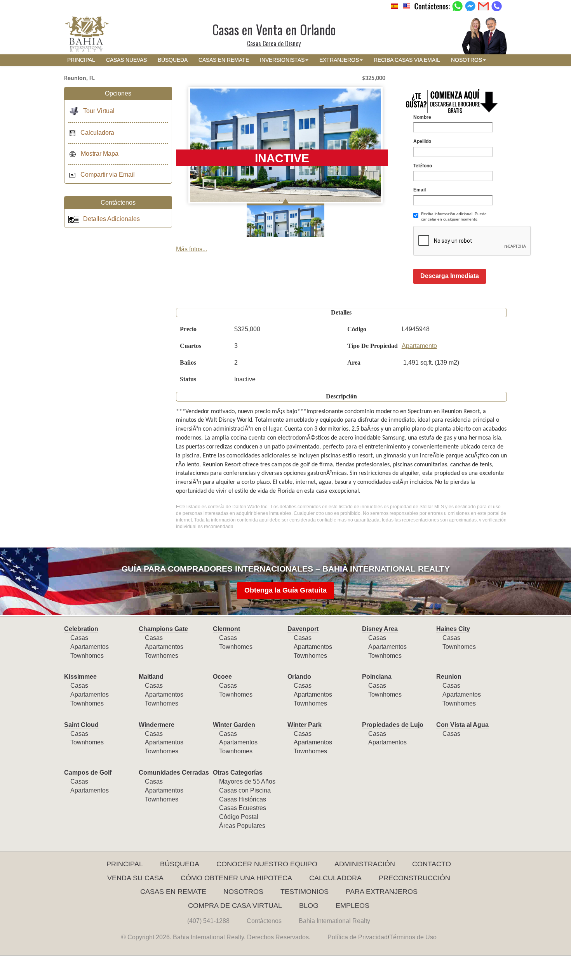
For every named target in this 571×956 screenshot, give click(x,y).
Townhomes (87, 655)
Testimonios (304, 891)
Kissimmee (80, 676)
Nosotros (243, 891)
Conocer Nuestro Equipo (266, 864)
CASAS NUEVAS (126, 60)
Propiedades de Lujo (392, 724)
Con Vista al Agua (462, 724)
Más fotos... (191, 249)
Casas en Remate (173, 891)
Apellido (422, 141)
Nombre (422, 117)
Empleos (352, 905)
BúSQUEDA (173, 60)
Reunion (448, 676)
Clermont (226, 629)
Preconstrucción (414, 878)
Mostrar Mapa (99, 153)
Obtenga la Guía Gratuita (285, 590)
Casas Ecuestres (242, 808)
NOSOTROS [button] (466, 60)
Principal (124, 864)
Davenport (303, 629)
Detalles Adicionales (111, 219)
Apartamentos (89, 646)
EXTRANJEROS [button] (339, 60)
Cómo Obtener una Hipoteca (236, 878)
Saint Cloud (81, 724)
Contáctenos (264, 921)
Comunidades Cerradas (174, 772)
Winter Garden (234, 724)
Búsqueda (179, 864)
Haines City (453, 629)
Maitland (151, 676)
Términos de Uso (413, 937)
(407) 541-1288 (208, 921)
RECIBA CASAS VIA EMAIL (407, 60)
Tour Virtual (99, 111)
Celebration (81, 629)
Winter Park (304, 724)
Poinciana (377, 676)
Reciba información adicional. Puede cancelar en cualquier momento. (454, 216)
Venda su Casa (135, 878)
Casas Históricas (242, 799)
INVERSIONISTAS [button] (282, 60)
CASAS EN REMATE (223, 60)
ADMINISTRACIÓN (364, 864)
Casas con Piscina (245, 790)
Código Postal (238, 816)
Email (419, 190)
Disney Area (380, 629)
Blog (309, 905)
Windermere (156, 724)
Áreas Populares (242, 825)
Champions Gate (163, 629)
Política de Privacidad (357, 937)
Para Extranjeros (382, 891)
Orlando (299, 676)
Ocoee (222, 676)
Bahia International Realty (334, 921)
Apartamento (419, 345)
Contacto (431, 864)
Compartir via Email (107, 174)
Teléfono (422, 165)
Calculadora (97, 132)
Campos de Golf (87, 772)
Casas (79, 637)
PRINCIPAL (81, 60)
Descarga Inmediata (449, 276)
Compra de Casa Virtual (235, 905)
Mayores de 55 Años (247, 781)
